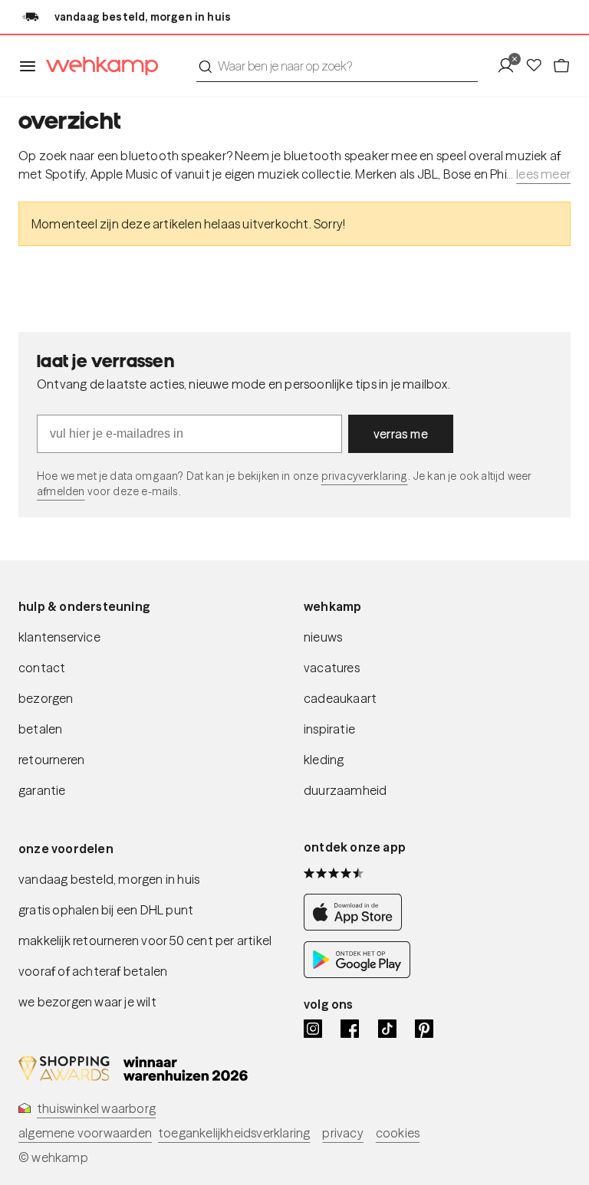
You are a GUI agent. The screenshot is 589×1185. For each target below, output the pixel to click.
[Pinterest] (424, 1028)
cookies (398, 1133)
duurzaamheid (345, 790)
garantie (42, 790)
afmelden (60, 491)
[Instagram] (313, 1028)
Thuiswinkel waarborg (96, 1108)
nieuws (323, 637)
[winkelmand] (561, 66)
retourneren (51, 759)
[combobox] (337, 66)
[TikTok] (387, 1028)
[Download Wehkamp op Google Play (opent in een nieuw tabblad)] (357, 973)
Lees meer (543, 174)
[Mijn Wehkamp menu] (510, 66)
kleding (324, 759)
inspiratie (329, 729)
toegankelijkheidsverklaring (234, 1133)
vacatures (332, 667)
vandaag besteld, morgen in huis (108, 879)
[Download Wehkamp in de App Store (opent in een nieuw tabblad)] (357, 926)
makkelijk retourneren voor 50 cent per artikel (144, 940)
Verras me (400, 434)
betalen (40, 729)
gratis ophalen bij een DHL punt (105, 909)
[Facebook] (350, 1028)
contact (41, 667)
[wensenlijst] (538, 66)
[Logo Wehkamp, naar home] (97, 66)
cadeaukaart (340, 698)
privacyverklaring (364, 476)
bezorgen (46, 698)
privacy (342, 1133)
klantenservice (59, 637)
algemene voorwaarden (85, 1133)
